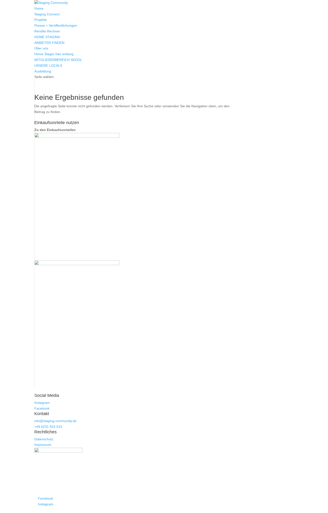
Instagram (42, 403)
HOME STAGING (47, 37)
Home (38, 8)
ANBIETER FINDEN (49, 43)
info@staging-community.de (55, 421)
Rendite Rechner (47, 31)
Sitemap (162, 510)
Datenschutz (43, 439)
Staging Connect (47, 14)
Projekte (40, 20)
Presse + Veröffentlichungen (55, 25)
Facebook (41, 408)
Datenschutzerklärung (140, 510)
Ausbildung (42, 71)
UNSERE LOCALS (48, 65)
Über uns (41, 48)
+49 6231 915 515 (48, 427)
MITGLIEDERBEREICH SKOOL (58, 60)
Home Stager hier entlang (53, 54)
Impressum (42, 445)
